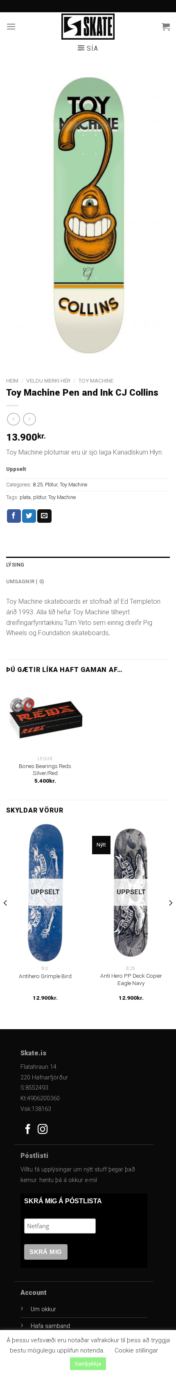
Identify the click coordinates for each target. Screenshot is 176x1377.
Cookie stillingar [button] (136, 1350)
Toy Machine (95, 380)
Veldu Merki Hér (48, 380)
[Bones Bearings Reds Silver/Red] (45, 717)
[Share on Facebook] (14, 516)
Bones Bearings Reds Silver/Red (45, 770)
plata (25, 497)
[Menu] (11, 26)
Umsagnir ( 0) (25, 581)
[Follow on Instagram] (42, 1129)
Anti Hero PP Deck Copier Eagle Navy (131, 979)
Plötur (51, 484)
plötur (39, 497)
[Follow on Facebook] (28, 1129)
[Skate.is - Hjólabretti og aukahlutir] (88, 26)
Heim (12, 380)
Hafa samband (50, 1326)
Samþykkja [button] (88, 1364)
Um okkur (43, 1309)
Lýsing (15, 565)
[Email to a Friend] (44, 516)
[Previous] (6, 919)
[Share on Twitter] (29, 516)
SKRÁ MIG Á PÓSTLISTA (63, 1201)
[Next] (170, 919)
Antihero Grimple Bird (45, 976)
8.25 (38, 484)
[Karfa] (166, 27)
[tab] (88, 565)
